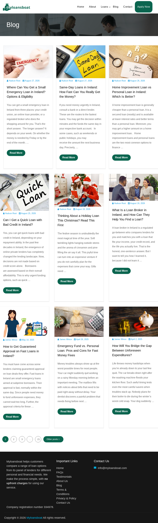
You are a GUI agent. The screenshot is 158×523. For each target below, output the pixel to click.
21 (38, 439)
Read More (16, 153)
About (92, 6)
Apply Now (143, 6)
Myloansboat (34, 517)
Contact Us (63, 502)
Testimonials (64, 476)
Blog (115, 6)
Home (80, 6)
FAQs (59, 472)
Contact (127, 6)
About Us (62, 481)
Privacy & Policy (66, 498)
